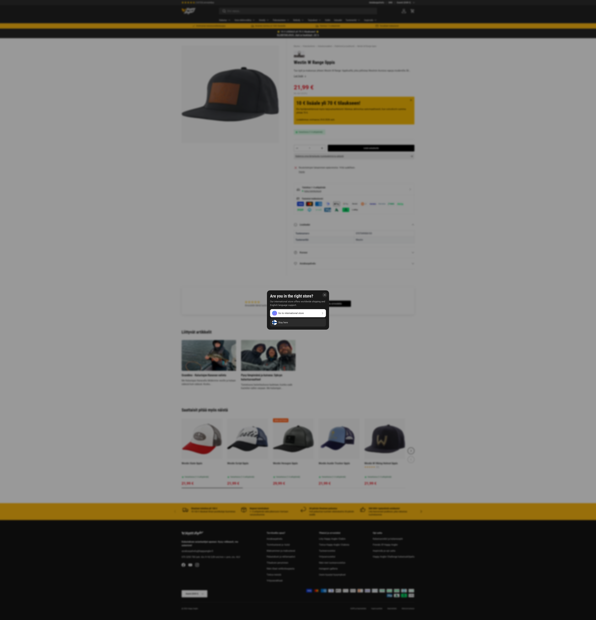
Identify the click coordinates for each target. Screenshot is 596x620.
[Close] (324, 294)
